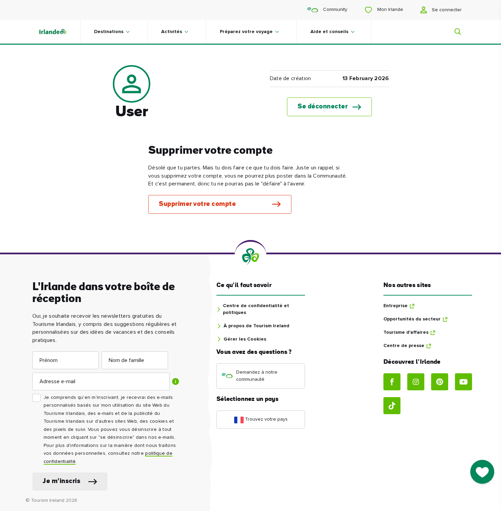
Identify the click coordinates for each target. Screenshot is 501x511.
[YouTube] (463, 381)
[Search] (453, 31)
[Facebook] (391, 381)
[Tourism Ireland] (59, 31)
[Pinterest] (439, 381)
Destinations (108, 31)
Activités (171, 31)
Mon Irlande (389, 9)
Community (334, 9)
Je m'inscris (61, 481)
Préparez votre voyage (246, 31)
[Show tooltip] (175, 381)
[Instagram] (415, 381)
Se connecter (446, 9)
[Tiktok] (391, 405)
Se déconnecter (323, 107)
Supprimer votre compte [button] (197, 204)
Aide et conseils (329, 31)
